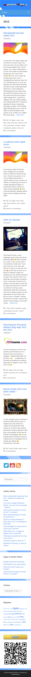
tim (23, 128)
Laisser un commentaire (13, 208)
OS (16, 619)
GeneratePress (15, 674)
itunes (4, 617)
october (17, 125)
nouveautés (10, 125)
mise (9, 619)
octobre (23, 125)
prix (17, 373)
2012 (7, 120)
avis (26, 608)
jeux (13, 617)
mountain (12, 619)
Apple (13, 120)
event (22, 120)
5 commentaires (10, 130)
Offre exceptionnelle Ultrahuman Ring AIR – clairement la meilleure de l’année (15, 498)
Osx (18, 619)
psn (7, 622)
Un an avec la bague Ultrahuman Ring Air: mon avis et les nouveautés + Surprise (15, 505)
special (14, 128)
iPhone (18, 614)
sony (9, 622)
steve (19, 128)
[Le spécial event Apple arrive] (15, 164)
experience (18, 308)
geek (24, 308)
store (13, 622)
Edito (12, 308)
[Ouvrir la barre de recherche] (28, 12)
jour (15, 617)
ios (10, 614)
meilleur (5, 373)
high (21, 370)
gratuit (14, 611)
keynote (20, 123)
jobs (16, 123)
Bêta (4, 611)
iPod (12, 123)
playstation (22, 619)
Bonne (16, 448)
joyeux (25, 448)
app (11, 608)
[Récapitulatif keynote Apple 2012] (15, 55)
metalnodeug (7, 311)
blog (15, 370)
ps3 (4, 622)
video (12, 625)
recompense (23, 373)
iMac (5, 123)
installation (6, 614)
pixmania (12, 373)
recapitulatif (7, 128)
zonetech (17, 624)
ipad (8, 123)
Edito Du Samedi (11, 220)
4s (7, 608)
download (8, 611)
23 (10, 120)
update (7, 624)
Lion (18, 617)
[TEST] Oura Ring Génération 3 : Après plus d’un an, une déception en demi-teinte (15, 522)
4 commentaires (10, 378)
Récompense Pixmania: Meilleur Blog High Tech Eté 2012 (15, 327)
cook (17, 120)
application (21, 608)
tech (4, 375)
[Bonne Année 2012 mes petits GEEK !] (15, 414)
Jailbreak (9, 617)
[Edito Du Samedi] (15, 250)
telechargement (18, 622)
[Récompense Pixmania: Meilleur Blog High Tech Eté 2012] (15, 344)
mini (25, 123)
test (24, 622)
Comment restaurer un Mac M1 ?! (14, 541)
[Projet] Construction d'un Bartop (13, 562)
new (4, 125)
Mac (22, 617)
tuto (4, 625)
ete (18, 370)
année (11, 448)
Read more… (21, 115)
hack (18, 611)
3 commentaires (10, 313)
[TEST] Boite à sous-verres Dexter (14, 564)
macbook (5, 619)
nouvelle (15, 311)
